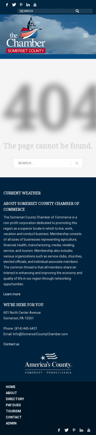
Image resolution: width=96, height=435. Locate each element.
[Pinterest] (20, 4)
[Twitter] (13, 4)
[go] (77, 163)
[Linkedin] (27, 4)
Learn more (12, 294)
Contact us (11, 344)
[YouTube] (34, 4)
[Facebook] (6, 4)
